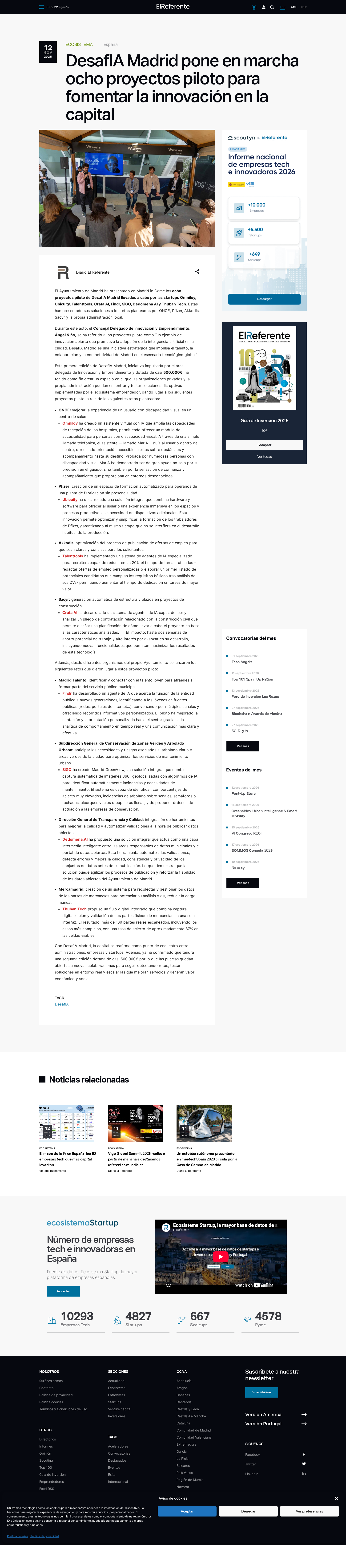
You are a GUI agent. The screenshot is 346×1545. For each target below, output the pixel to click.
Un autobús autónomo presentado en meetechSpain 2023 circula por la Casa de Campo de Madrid (207, 1159)
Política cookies (17, 1536)
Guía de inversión (52, 1474)
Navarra (183, 1487)
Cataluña (183, 1423)
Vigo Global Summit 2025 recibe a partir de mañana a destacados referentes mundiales (136, 1159)
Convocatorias (119, 1453)
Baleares (183, 1466)
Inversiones (116, 1416)
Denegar (248, 1511)
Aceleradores (118, 1446)
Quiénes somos (51, 1381)
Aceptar (187, 1511)
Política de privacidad (44, 1536)
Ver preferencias (309, 1511)
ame (294, 7)
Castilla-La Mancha (191, 1416)
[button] (336, 1498)
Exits (111, 1474)
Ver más (243, 746)
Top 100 (45, 1467)
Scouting (46, 1460)
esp (282, 7)
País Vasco (185, 1473)
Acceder (63, 1291)
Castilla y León (188, 1409)
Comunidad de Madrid (194, 1430)
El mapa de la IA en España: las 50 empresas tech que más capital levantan (67, 1159)
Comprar (264, 445)
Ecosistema (116, 1388)
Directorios (47, 1439)
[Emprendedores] (264, 7)
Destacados (117, 1460)
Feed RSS (46, 1489)
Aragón (182, 1388)
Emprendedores (51, 1482)
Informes (46, 1446)
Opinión (45, 1453)
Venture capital (119, 1409)
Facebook (253, 1454)
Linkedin (251, 1474)
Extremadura (186, 1444)
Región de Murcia (190, 1480)
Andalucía (184, 1381)
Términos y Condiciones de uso (63, 1409)
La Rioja (183, 1458)
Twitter (250, 1464)
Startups (114, 1402)
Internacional (118, 1482)
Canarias (183, 1395)
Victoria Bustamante (52, 1170)
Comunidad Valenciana (194, 1437)
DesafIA (62, 1004)
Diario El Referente (92, 272)
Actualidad (116, 1381)
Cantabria (184, 1402)
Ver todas (264, 456)
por (304, 7)
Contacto (46, 1388)
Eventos (114, 1467)
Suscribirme (261, 1392)
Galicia (182, 1451)
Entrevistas (116, 1395)
